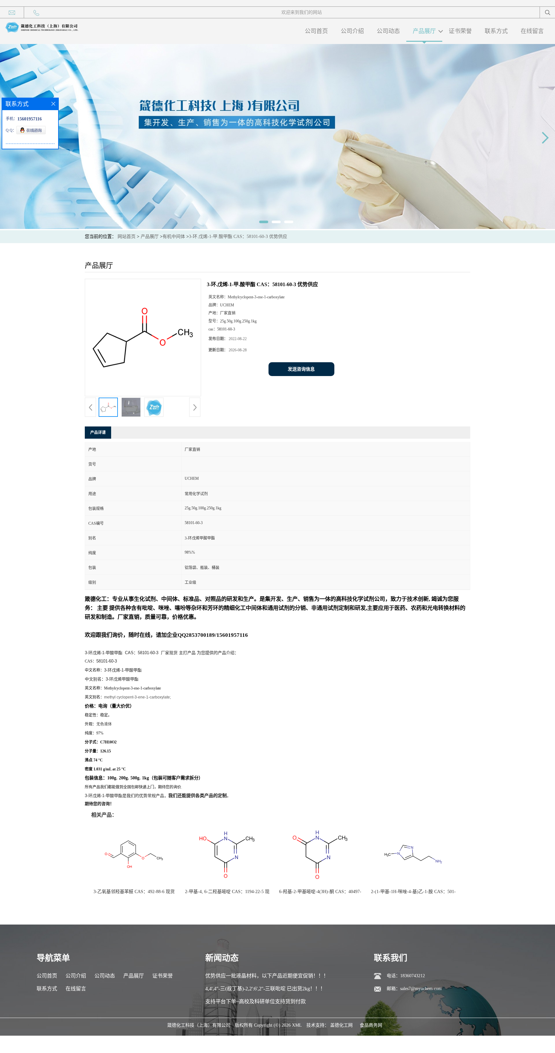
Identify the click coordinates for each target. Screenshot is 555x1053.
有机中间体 (174, 236)
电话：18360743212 (406, 975)
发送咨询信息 (301, 369)
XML (297, 1025)
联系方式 (496, 31)
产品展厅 (424, 31)
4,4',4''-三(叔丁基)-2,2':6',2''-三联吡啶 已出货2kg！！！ (265, 988)
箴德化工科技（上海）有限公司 (198, 1025)
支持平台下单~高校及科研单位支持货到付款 (255, 1001)
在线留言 (532, 31)
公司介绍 (352, 31)
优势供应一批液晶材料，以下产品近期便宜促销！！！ (267, 975)
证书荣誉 (460, 31)
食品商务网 (371, 1025)
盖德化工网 (341, 1025)
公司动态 (388, 31)
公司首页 (316, 31)
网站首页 (127, 236)
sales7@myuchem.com (421, 988)
